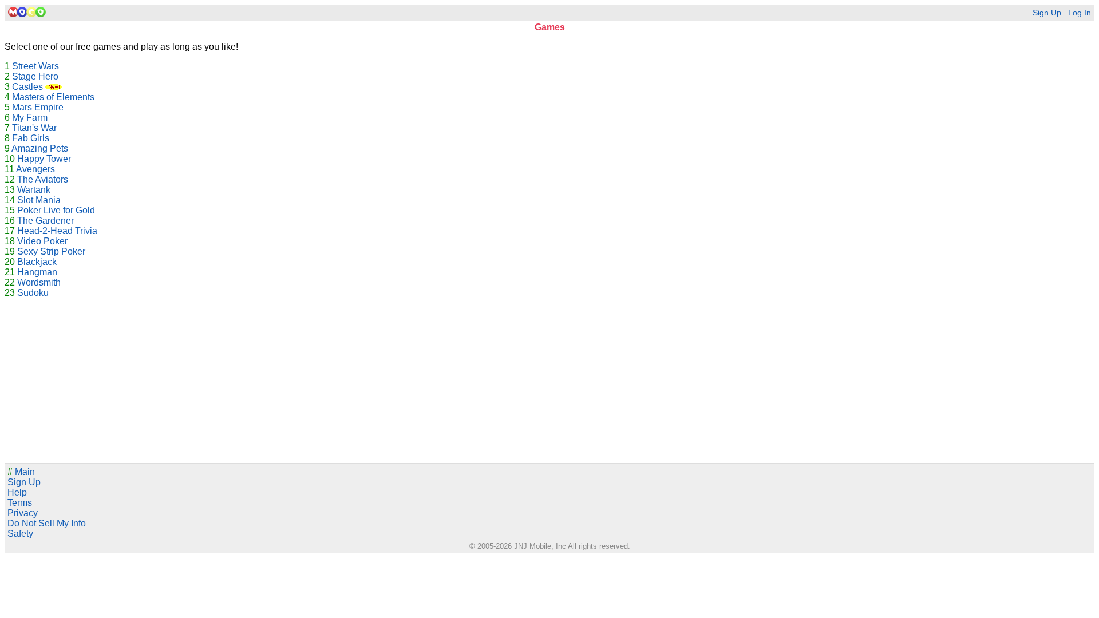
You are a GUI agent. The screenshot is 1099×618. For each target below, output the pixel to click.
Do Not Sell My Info (46, 523)
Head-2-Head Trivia (57, 231)
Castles (28, 87)
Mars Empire (38, 107)
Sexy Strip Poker (51, 251)
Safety (20, 533)
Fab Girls (30, 138)
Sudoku (33, 293)
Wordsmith (39, 282)
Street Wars (35, 66)
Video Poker (42, 241)
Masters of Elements (53, 97)
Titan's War (34, 128)
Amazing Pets (39, 148)
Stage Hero (35, 76)
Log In (1079, 13)
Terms (19, 503)
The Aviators (42, 179)
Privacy (22, 513)
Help (17, 492)
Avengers (35, 169)
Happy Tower (44, 159)
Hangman (37, 272)
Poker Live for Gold (56, 210)
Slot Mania (39, 200)
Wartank (33, 190)
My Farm (30, 117)
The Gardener (45, 220)
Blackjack (37, 262)
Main (21, 472)
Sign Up (1047, 13)
